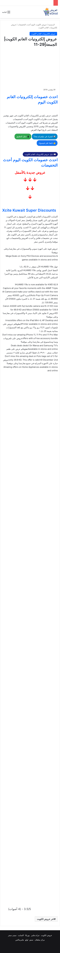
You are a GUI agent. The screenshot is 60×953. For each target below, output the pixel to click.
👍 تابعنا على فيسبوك (47, 143)
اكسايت (21, 935)
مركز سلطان (40, 940)
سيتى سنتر (12, 935)
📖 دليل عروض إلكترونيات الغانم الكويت (40, 154)
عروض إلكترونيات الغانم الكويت (43, 34)
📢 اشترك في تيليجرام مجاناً (45, 136)
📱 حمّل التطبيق (22, 136)
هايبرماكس (19, 940)
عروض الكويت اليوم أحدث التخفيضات (32, 24)
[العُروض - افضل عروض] (50, 12)
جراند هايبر (35, 935)
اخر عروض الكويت (45, 919)
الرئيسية (51, 24)
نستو (31, 940)
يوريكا (27, 935)
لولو (26, 940)
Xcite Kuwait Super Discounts (29, 210)
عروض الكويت (46, 935)
